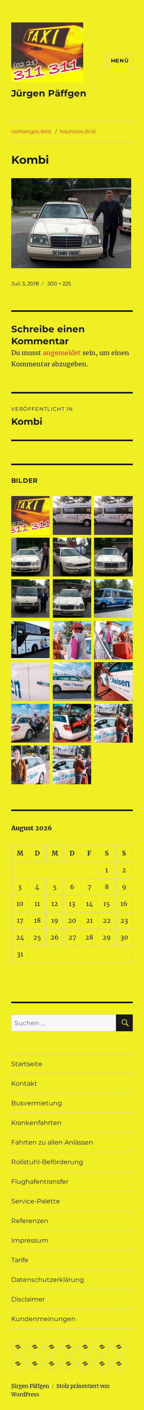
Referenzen (29, 1221)
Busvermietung (36, 1103)
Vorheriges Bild (31, 131)
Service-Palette (35, 1201)
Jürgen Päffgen (48, 93)
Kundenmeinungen (43, 1319)
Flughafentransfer (39, 1181)
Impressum (29, 1240)
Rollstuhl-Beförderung (47, 1162)
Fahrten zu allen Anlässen (52, 1142)
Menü (119, 60)
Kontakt (24, 1083)
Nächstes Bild (78, 131)
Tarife (19, 1260)
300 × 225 (59, 283)
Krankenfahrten (36, 1123)
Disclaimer (28, 1299)
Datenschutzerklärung (47, 1279)
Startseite (26, 1064)
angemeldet (62, 353)
